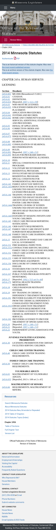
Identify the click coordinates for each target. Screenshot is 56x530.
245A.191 (6, 298)
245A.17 (6, 279)
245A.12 (6, 168)
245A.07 (6, 133)
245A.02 (6, 99)
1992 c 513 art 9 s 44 (32, 279)
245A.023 (6, 102)
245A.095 (6, 155)
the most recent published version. (16, 67)
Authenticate (7, 59)
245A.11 (6, 163)
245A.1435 (7, 186)
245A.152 (6, 253)
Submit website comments (13, 502)
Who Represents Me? (10, 478)
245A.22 (6, 330)
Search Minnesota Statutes (16, 403)
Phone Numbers (8, 499)
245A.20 (6, 324)
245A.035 (6, 107)
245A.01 (6, 96)
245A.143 (6, 184)
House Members (8, 481)
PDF (18, 59)
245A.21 (6, 327)
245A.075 (6, 136)
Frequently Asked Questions (13, 470)
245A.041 (6, 115)
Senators (6, 484)
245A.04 (6, 112)
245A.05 (6, 126)
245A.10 (6, 160)
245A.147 (6, 229)
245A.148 (6, 234)
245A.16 (6, 269)
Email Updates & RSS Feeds (13, 520)
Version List (9, 433)
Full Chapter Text (12, 430)
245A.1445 (7, 216)
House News (7, 510)
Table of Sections (12, 426)
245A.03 (6, 104)
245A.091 (6, 152)
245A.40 (6, 353)
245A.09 (6, 149)
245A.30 (6, 343)
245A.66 (6, 387)
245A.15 (6, 239)
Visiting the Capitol (9, 463)
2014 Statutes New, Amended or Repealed (22, 410)
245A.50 (6, 364)
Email (19, 495)
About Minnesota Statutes (16, 407)
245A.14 (6, 179)
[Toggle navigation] (5, 7)
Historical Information (11, 457)
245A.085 (6, 144)
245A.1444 (7, 205)
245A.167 (6, 274)
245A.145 (6, 221)
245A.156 (6, 263)
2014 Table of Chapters (14, 414)
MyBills (5, 517)
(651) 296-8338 (8, 495)
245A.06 (6, 128)
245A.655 (6, 379)
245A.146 (6, 226)
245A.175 (6, 282)
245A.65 (6, 374)
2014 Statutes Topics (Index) (17, 417)
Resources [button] (10, 396)
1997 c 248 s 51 (30, 152)
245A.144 (6, 194)
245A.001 (6, 94)
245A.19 (6, 292)
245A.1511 (7, 247)
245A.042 (6, 118)
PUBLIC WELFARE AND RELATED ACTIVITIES (38, 45)
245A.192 (6, 319)
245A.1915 (7, 306)
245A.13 (6, 173)
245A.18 (6, 287)
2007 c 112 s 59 (30, 102)
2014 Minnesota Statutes (11, 45)
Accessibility (7, 467)
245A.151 (6, 245)
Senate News (7, 513)
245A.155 (6, 258)
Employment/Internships (12, 460)
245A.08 (6, 141)
